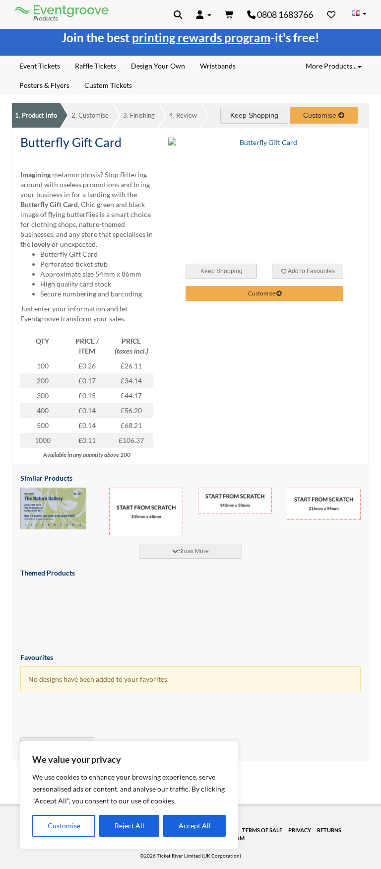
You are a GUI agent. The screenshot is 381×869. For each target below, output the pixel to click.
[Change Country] (359, 14)
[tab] (190, 551)
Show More (193, 551)
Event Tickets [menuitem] (39, 66)
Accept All (195, 825)
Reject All (129, 825)
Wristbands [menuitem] (218, 66)
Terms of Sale (262, 830)
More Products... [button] (331, 66)
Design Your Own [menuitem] (158, 66)
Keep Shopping (254, 115)
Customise (64, 825)
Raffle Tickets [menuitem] (95, 66)
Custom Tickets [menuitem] (108, 85)
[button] (178, 14)
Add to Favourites (311, 271)
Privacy (299, 830)
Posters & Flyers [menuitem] (44, 85)
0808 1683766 (284, 14)
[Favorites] (331, 14)
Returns (329, 830)
